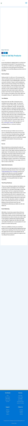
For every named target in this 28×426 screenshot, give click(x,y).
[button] (2, 53)
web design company (8, 122)
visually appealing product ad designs (9, 171)
